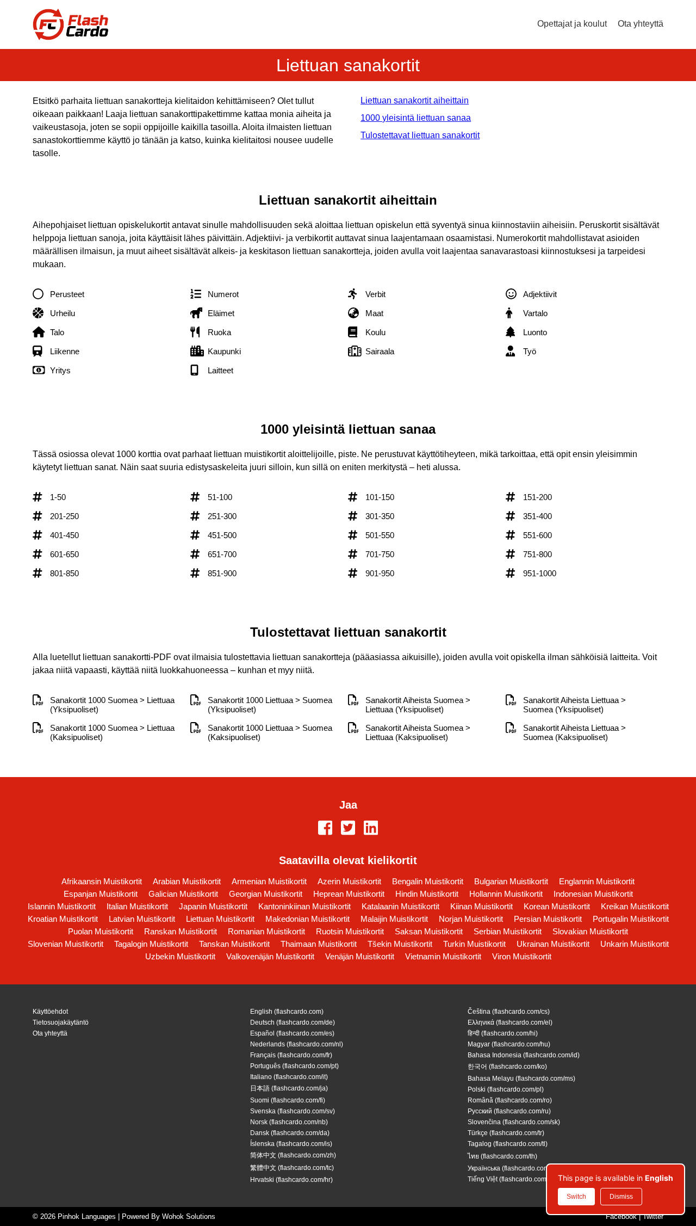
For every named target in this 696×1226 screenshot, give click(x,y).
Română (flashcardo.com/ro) (510, 1100)
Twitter (653, 1216)
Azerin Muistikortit (349, 881)
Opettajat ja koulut (572, 23)
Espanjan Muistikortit (101, 893)
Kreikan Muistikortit (635, 906)
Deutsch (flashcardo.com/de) (292, 1022)
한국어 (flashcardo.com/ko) (507, 1066)
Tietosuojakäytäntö (61, 1022)
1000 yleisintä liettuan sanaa (416, 117)
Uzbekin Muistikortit (180, 956)
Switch (576, 1196)
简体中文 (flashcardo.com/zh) (293, 1155)
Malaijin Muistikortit (394, 918)
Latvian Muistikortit (142, 918)
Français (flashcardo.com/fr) (291, 1055)
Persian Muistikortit (548, 918)
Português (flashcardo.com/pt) (294, 1066)
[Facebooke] (325, 829)
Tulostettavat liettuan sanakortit (420, 135)
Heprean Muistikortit (348, 893)
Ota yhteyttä (640, 23)
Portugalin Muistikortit (631, 918)
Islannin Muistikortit (62, 906)
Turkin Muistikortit (474, 943)
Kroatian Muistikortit (63, 918)
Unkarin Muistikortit (634, 943)
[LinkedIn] (370, 829)
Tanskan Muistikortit (234, 943)
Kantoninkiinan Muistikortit (304, 906)
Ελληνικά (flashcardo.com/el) (510, 1022)
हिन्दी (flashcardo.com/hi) (503, 1033)
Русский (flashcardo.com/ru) (509, 1111)
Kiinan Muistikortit (481, 906)
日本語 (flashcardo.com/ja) (289, 1088)
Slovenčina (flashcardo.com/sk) (514, 1122)
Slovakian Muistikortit (590, 931)
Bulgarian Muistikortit (511, 881)
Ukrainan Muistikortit (553, 943)
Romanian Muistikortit (266, 931)
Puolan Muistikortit (100, 931)
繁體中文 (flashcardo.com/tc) (292, 1168)
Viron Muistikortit (521, 956)
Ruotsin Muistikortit (350, 931)
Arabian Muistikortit (187, 881)
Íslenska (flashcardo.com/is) (291, 1144)
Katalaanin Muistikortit (400, 906)
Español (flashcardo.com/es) (292, 1033)
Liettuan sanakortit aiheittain (415, 100)
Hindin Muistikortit (426, 893)
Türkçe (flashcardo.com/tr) (506, 1133)
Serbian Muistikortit (508, 931)
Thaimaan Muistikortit (319, 943)
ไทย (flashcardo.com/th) (502, 1156)
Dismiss (621, 1196)
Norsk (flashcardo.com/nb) (289, 1122)
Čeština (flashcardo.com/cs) (509, 1011)
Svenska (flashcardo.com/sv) (292, 1111)
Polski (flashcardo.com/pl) (506, 1089)
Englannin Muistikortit (597, 881)
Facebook (621, 1216)
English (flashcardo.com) (287, 1011)
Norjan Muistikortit (471, 918)
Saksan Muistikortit (429, 931)
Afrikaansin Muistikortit (101, 881)
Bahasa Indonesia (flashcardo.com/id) (524, 1055)
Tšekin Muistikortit (400, 943)
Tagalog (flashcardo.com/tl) (508, 1144)
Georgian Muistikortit (265, 893)
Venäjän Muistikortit (359, 956)
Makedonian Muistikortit (307, 918)
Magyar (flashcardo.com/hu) (509, 1044)
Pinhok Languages (87, 1216)
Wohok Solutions (188, 1216)
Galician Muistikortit (183, 893)
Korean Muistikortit (557, 906)
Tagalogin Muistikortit (151, 943)
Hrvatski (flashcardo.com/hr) (291, 1180)
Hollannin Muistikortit (506, 893)
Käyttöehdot (50, 1011)
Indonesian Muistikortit (593, 893)
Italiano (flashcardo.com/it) (289, 1077)
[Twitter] (348, 829)
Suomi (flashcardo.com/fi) (287, 1100)
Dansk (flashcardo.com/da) (290, 1133)
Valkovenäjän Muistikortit (270, 956)
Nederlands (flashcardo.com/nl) (296, 1044)
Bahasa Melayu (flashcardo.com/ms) (521, 1078)
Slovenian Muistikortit (65, 943)
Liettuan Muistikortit (220, 918)
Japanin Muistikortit (213, 906)
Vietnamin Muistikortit (443, 956)
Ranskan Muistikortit (180, 931)
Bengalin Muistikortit (427, 881)
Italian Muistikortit (137, 906)
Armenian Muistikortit (269, 881)
